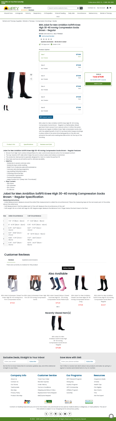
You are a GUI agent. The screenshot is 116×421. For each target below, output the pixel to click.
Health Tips (97, 385)
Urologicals (19, 13)
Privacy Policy (15, 393)
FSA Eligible (97, 387)
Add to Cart (98, 84)
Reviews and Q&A (46, 144)
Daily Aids (71, 13)
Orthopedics (48, 13)
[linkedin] (60, 414)
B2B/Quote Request (44, 396)
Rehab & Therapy (106, 13)
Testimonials (15, 387)
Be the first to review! (60, 42)
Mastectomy (93, 13)
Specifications (28, 144)
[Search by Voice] (78, 8)
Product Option (44, 49)
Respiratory (37, 13)
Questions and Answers (47, 42)
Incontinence (81, 13)
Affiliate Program (72, 390)
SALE (58, 17)
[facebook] (51, 414)
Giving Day (70, 382)
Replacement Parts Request (47, 393)
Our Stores (14, 385)
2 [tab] (59, 307)
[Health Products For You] (11, 8)
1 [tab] (57, 307)
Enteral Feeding (60, 13)
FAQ (95, 393)
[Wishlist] (31, 75)
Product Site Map (16, 396)
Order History (42, 385)
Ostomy (28, 13)
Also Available (58, 273)
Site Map (14, 390)
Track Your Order (43, 379)
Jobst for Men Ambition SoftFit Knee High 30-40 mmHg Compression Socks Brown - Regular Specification (54, 195)
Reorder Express (43, 382)
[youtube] (65, 414)
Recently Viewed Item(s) (58, 313)
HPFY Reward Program (74, 379)
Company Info (18, 375)
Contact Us (91, 8)
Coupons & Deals (99, 379)
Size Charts (97, 390)
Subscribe (32, 361)
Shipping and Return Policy (46, 390)
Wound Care (8, 13)
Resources (99, 375)
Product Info (11, 144)
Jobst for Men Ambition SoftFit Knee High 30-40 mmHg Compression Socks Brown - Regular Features (42, 151)
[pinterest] (70, 414)
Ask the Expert (99, 396)
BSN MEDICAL (46, 33)
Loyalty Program (72, 385)
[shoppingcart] (110, 8)
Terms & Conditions (44, 387)
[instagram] (56, 414)
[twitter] (46, 414)
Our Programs (74, 375)
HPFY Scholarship (72, 387)
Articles (96, 382)
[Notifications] (108, 8)
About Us (14, 379)
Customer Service (47, 375)
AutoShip (70, 393)
